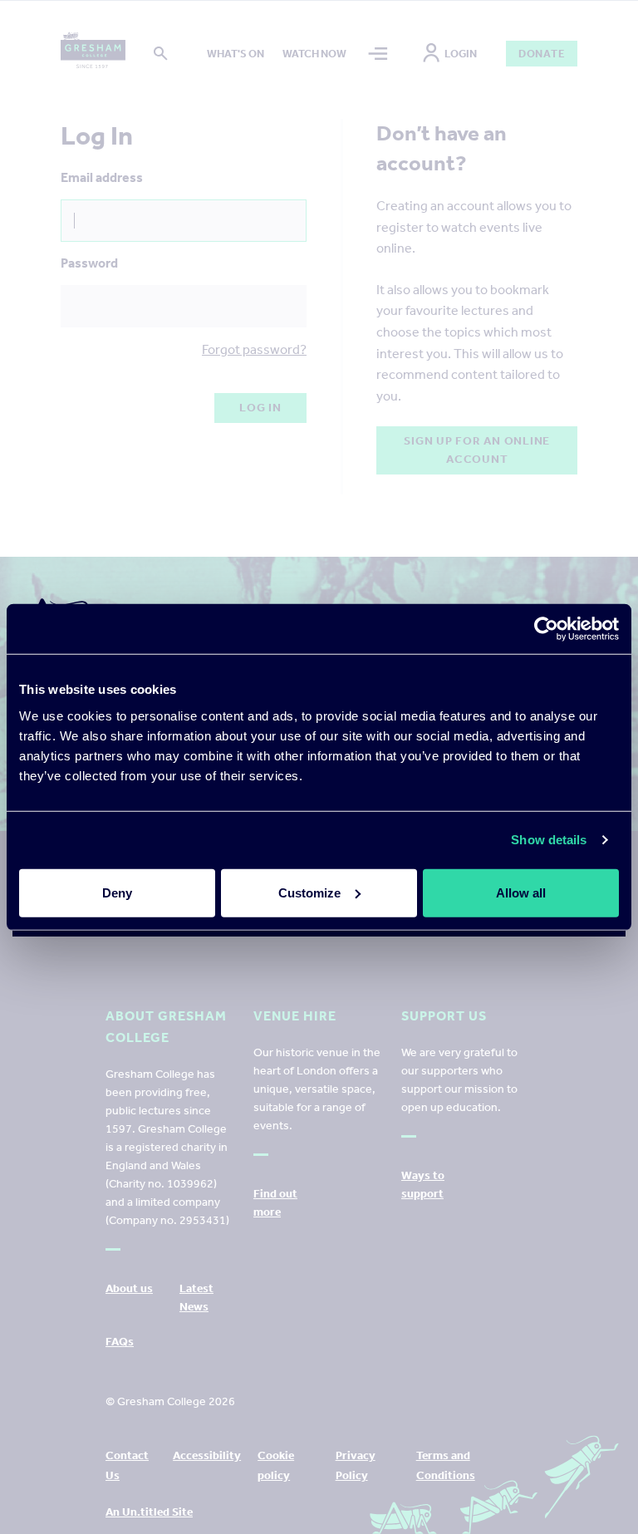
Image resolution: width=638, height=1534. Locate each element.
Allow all (521, 892)
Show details (548, 840)
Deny (117, 892)
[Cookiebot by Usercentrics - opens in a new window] (546, 629)
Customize (309, 892)
